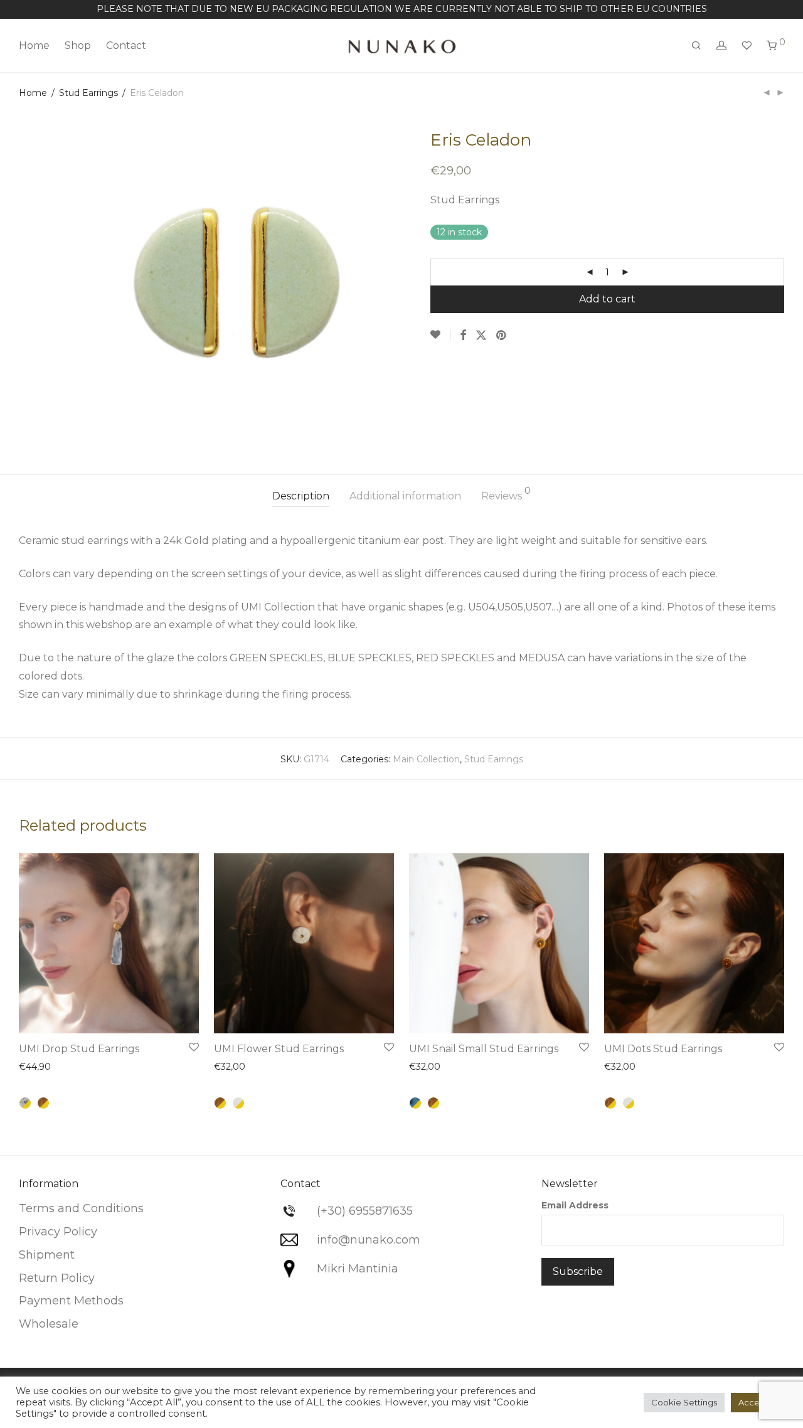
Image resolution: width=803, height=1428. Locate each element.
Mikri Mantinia (357, 1269)
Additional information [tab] (405, 496)
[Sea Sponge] (43, 1103)
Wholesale (48, 1324)
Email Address (575, 1205)
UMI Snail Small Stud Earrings (483, 1049)
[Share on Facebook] (463, 335)
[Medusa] (25, 1103)
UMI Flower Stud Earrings (279, 1049)
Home (34, 45)
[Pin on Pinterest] (502, 335)
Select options (158, 1016)
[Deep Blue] (415, 1103)
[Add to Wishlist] (440, 335)
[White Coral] (238, 1103)
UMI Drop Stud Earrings (79, 1049)
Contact (126, 45)
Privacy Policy (58, 1232)
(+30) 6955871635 (365, 1211)
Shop (78, 45)
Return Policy (57, 1278)
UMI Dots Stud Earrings (663, 1049)
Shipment (47, 1255)
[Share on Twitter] (481, 335)
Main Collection (426, 759)
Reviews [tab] (506, 494)
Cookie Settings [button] (684, 1402)
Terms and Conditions (81, 1208)
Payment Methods (71, 1301)
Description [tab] (300, 496)
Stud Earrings (88, 93)
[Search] (696, 45)
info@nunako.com (368, 1240)
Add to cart (607, 299)
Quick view (48, 1068)
